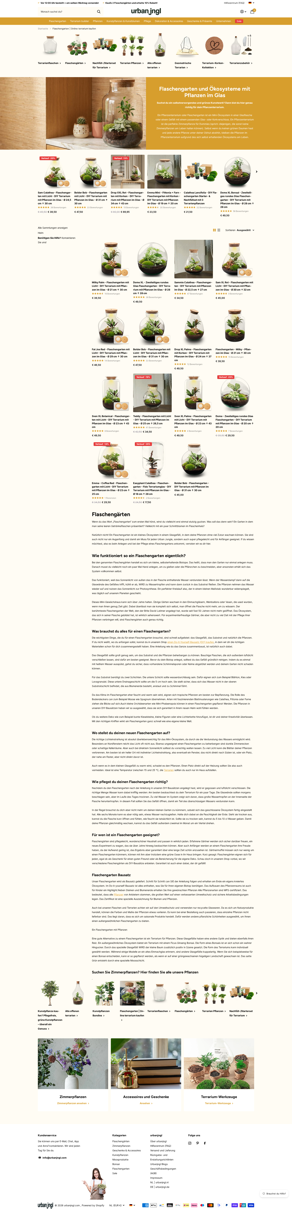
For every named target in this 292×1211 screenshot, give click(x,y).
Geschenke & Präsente (199, 21)
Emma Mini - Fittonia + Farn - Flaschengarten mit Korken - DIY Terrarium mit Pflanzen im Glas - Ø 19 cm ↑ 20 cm (164, 198)
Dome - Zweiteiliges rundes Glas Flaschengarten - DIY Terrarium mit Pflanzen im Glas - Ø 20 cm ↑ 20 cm (235, 421)
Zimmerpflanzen (124, 972)
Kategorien (119, 1135)
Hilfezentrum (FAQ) (234, 3)
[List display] (218, 230)
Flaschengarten (57, 21)
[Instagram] (189, 1143)
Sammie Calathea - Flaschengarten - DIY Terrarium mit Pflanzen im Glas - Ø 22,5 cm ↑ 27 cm (193, 286)
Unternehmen (223, 21)
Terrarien (169, 770)
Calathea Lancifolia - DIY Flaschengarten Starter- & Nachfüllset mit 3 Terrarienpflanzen (200, 198)
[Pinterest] (197, 1143)
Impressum (156, 1177)
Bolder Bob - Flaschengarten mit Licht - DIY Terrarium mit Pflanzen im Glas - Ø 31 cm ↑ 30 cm (91, 198)
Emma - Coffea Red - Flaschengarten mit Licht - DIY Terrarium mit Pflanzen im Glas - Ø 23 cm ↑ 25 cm (111, 488)
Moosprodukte (120, 1159)
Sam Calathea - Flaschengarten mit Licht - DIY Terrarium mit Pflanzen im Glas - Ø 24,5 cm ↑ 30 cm (54, 198)
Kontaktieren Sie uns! (56, 240)
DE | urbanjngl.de (159, 1186)
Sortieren (230, 230)
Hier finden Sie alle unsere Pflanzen (169, 972)
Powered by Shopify (93, 1205)
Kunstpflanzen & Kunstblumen (123, 21)
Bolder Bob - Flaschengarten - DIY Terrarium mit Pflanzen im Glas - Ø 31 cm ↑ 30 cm (191, 487)
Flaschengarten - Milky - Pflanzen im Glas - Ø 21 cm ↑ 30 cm (233, 351)
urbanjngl (156, 1135)
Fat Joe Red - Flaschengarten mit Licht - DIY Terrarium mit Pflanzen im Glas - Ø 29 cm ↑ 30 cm (111, 353)
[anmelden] (243, 11)
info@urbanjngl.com (55, 1157)
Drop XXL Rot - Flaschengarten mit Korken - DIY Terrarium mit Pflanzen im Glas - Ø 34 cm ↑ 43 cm (127, 198)
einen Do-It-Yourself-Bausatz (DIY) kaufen (190, 642)
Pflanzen (98, 21)
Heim (40, 232)
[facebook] (205, 1143)
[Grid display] (214, 230)
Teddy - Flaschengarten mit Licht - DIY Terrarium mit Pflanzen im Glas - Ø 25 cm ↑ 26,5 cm (152, 420)
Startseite (43, 28)
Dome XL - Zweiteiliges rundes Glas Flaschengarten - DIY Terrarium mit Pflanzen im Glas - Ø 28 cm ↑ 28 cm (152, 288)
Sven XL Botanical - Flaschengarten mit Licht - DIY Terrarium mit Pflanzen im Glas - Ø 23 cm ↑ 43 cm (111, 421)
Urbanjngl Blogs (159, 1164)
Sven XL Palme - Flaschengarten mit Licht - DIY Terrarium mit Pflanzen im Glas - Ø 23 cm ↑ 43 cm (193, 421)
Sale (114, 1173)
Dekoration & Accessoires (169, 21)
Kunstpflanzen (120, 1155)
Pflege (147, 21)
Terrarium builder (79, 21)
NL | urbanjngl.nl (159, 1182)
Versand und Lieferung (162, 1150)
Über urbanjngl (158, 1141)
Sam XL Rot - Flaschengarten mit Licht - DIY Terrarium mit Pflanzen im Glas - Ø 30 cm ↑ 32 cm (234, 286)
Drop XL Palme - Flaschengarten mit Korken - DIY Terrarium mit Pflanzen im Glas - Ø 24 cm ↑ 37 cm (193, 355)
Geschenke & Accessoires (126, 1150)
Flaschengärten (120, 1141)
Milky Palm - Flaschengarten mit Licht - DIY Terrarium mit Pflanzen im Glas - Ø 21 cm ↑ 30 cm (110, 286)
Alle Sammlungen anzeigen (53, 227)
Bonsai (116, 1164)
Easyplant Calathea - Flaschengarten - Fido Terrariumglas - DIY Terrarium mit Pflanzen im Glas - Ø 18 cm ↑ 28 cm (152, 488)
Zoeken (98, 11)
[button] (256, 172)
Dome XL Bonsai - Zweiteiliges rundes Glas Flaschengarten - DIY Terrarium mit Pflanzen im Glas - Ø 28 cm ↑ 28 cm (237, 199)
